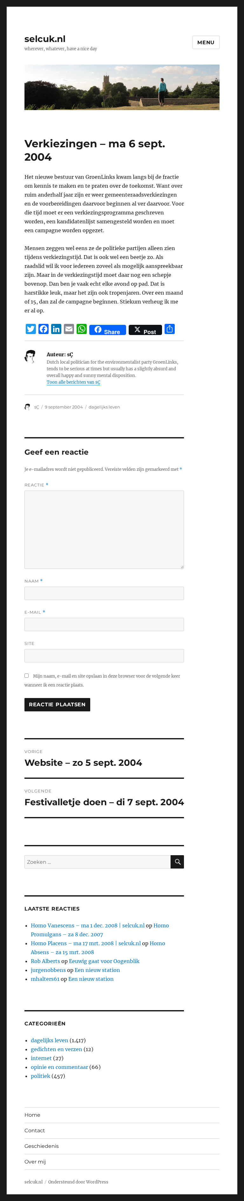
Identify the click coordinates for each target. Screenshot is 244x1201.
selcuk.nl (44, 38)
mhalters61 (45, 979)
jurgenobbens (48, 970)
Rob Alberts (45, 961)
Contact (34, 1131)
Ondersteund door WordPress (78, 1182)
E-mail (34, 612)
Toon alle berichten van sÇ (73, 382)
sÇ (36, 406)
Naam (33, 581)
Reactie (36, 485)
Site (29, 643)
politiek (40, 1076)
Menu (206, 42)
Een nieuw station (97, 970)
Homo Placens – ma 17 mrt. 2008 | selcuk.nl (86, 943)
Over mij (35, 1162)
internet (41, 1058)
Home (32, 1115)
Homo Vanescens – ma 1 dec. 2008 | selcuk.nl (88, 925)
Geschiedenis (41, 1146)
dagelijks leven (104, 406)
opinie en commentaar (59, 1067)
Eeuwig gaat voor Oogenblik (104, 961)
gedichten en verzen (56, 1049)
